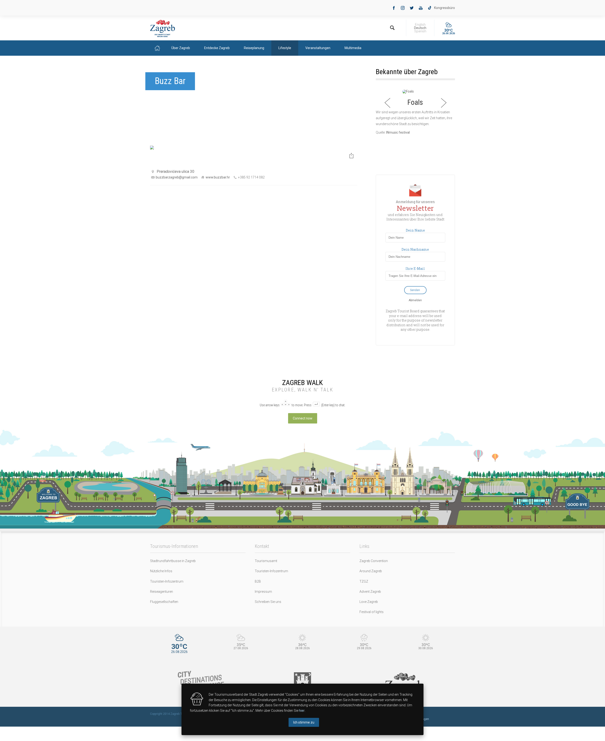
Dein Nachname (415, 249)
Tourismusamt (266, 561)
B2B (258, 581)
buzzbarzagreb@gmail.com (177, 177)
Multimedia (353, 48)
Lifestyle (284, 48)
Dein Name (415, 230)
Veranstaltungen (317, 48)
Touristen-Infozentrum (166, 581)
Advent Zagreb (370, 591)
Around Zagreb (370, 571)
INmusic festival (398, 132)
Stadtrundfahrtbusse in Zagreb (173, 561)
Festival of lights (371, 612)
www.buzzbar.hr (218, 177)
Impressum (263, 591)
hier (302, 710)
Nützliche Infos (161, 571)
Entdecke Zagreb (217, 48)
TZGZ (363, 581)
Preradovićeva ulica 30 (175, 171)
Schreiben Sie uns (268, 602)
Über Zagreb (180, 48)
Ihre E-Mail (415, 268)
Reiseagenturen (161, 591)
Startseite (157, 48)
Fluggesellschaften (164, 602)
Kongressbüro (444, 8)
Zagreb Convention (373, 561)
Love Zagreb (368, 602)
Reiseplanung (254, 48)
